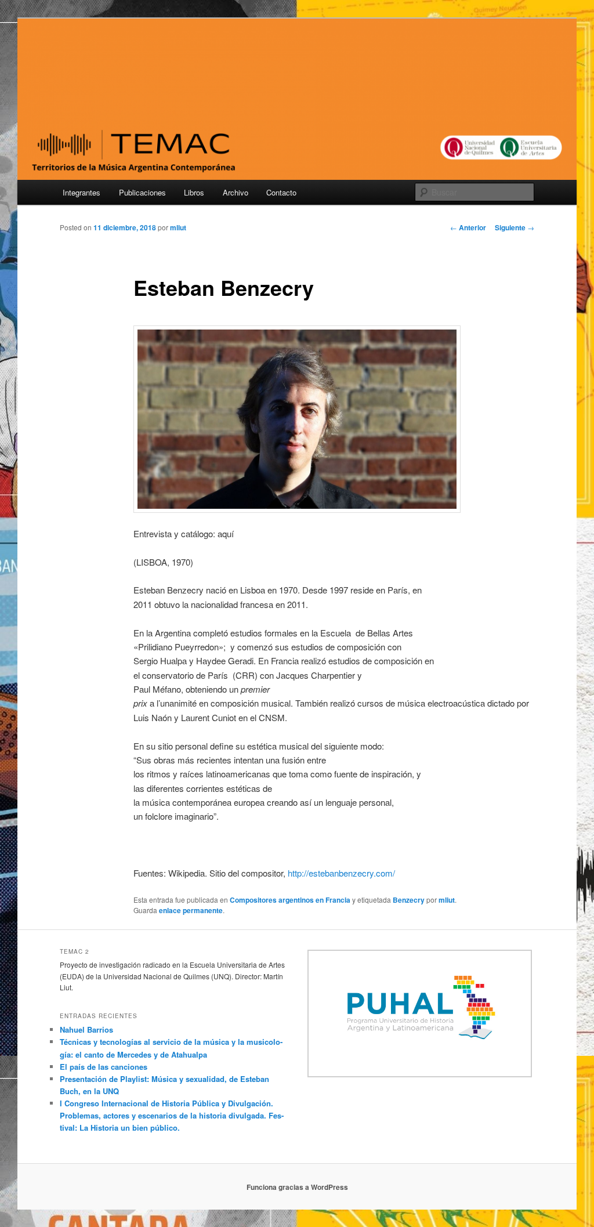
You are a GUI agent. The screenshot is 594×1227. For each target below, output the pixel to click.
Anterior (468, 227)
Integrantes (81, 192)
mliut (178, 227)
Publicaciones (142, 192)
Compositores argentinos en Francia (290, 900)
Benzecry (409, 900)
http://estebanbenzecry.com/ (341, 873)
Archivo (235, 192)
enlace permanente (191, 910)
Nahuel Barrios (86, 1029)
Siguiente (514, 227)
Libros (194, 192)
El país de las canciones (103, 1066)
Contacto (281, 192)
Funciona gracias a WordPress (297, 1187)
